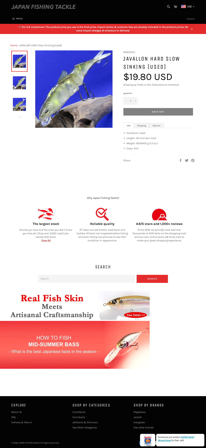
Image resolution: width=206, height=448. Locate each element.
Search (152, 279)
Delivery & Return (21, 422)
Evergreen (139, 422)
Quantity (127, 93)
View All (46, 240)
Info (128, 125)
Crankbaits (78, 412)
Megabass (139, 412)
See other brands (144, 427)
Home (13, 45)
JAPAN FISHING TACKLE (29, 443)
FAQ (13, 417)
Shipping (141, 125)
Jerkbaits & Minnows (85, 422)
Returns (156, 125)
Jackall (137, 417)
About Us (16, 412)
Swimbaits (78, 417)
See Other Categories (84, 427)
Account (191, 19)
